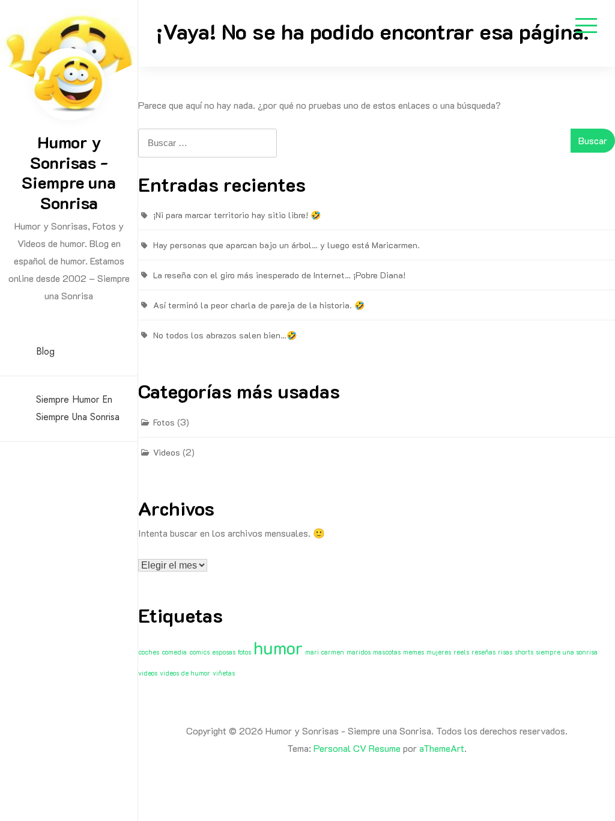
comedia (174, 652)
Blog (45, 351)
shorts (524, 652)
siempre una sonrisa (567, 652)
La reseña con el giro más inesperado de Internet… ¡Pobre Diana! (279, 275)
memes (413, 652)
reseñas (483, 652)
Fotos (164, 422)
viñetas (224, 673)
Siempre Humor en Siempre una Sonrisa (78, 408)
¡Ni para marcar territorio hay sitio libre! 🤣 (237, 215)
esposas (223, 652)
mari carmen (324, 652)
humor (278, 647)
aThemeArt (441, 748)
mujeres (438, 652)
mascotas (387, 652)
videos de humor (185, 673)
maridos (359, 652)
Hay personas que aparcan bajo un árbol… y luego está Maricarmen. (286, 245)
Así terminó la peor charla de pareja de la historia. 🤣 (259, 305)
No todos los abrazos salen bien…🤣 (225, 335)
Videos (166, 452)
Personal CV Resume (357, 748)
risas (505, 652)
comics (199, 652)
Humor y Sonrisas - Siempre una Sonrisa (69, 172)
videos (147, 673)
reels (461, 652)
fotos (244, 652)
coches (148, 652)
